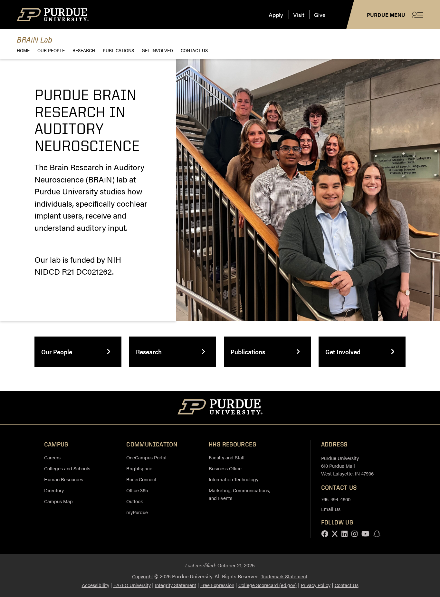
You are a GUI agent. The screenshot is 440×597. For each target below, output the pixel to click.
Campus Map (58, 501)
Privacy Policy (315, 585)
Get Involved (157, 50)
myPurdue (137, 512)
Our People (51, 50)
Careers (52, 457)
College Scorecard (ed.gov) (267, 585)
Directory (54, 490)
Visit (298, 15)
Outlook (134, 501)
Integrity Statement (175, 585)
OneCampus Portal (146, 457)
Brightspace (139, 468)
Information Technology (233, 479)
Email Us (330, 508)
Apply (276, 15)
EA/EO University (132, 585)
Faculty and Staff (226, 457)
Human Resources (63, 479)
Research (83, 50)
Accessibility (95, 585)
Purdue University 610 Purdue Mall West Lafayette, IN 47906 (347, 466)
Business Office (225, 468)
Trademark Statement (284, 576)
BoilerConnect (141, 479)
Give (319, 15)
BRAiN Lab (34, 39)
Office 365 (137, 490)
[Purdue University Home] (220, 407)
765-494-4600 (335, 499)
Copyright (142, 576)
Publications (118, 50)
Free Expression (217, 585)
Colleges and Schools (67, 468)
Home (23, 50)
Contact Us (194, 50)
